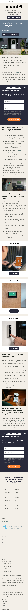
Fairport (6, 508)
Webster (6, 487)
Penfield (16, 505)
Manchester (7, 492)
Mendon (16, 492)
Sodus (6, 511)
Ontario (6, 495)
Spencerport (7, 503)
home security (16, 72)
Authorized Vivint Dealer (8, 577)
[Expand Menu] (14, 9)
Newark (6, 497)
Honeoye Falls (18, 511)
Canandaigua (17, 495)
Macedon (17, 487)
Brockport (17, 497)
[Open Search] (23, 1)
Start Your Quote (14, 119)
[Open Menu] (2, 1)
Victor (16, 500)
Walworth (17, 489)
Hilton (16, 503)
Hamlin (6, 489)
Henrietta (17, 508)
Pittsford (6, 505)
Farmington (7, 500)
